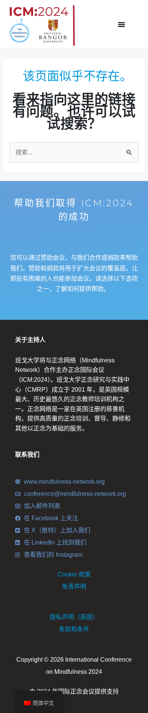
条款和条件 (74, 629)
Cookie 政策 (74, 574)
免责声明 (74, 586)
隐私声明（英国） (74, 617)
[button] (121, 24)
